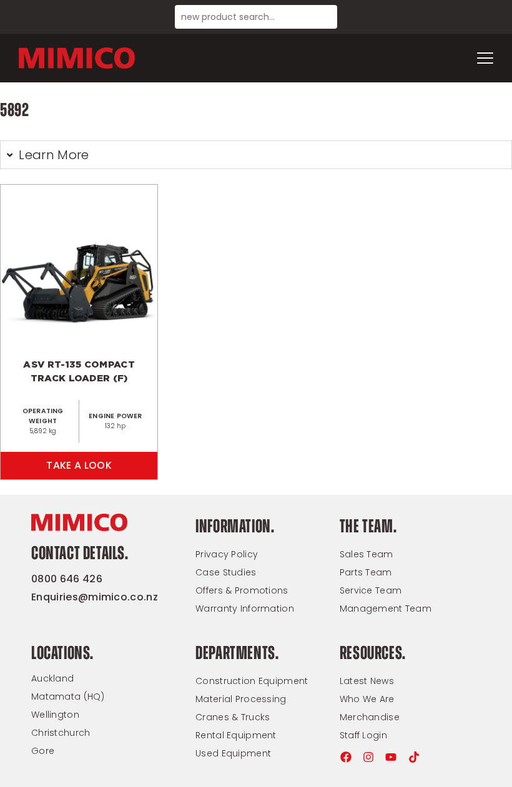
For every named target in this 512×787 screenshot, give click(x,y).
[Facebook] (346, 757)
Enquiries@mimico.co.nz (94, 597)
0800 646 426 (66, 579)
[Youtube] (391, 757)
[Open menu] (485, 58)
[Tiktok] (414, 757)
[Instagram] (368, 757)
